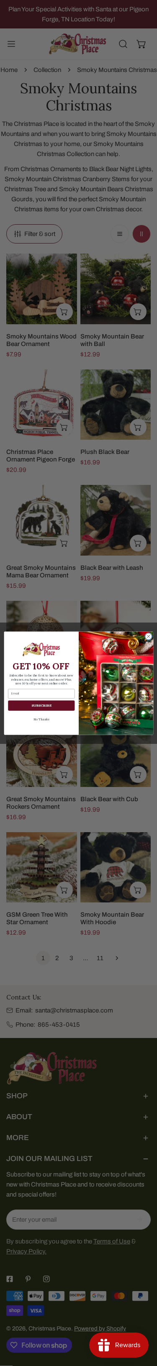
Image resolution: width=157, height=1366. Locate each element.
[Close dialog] (148, 636)
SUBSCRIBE (41, 705)
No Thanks (41, 719)
